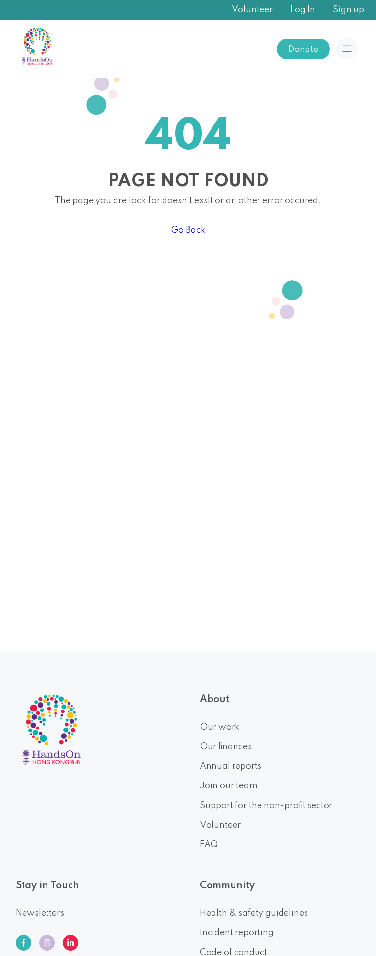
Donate (303, 49)
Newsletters (40, 913)
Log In (302, 9)
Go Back (188, 230)
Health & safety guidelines (254, 913)
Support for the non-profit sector (266, 805)
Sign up (348, 9)
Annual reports (230, 766)
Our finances (226, 746)
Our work (219, 727)
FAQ (209, 844)
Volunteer (252, 9)
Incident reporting (237, 933)
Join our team (229, 786)
